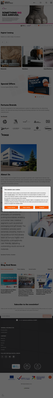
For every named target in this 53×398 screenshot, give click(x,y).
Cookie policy (11, 194)
